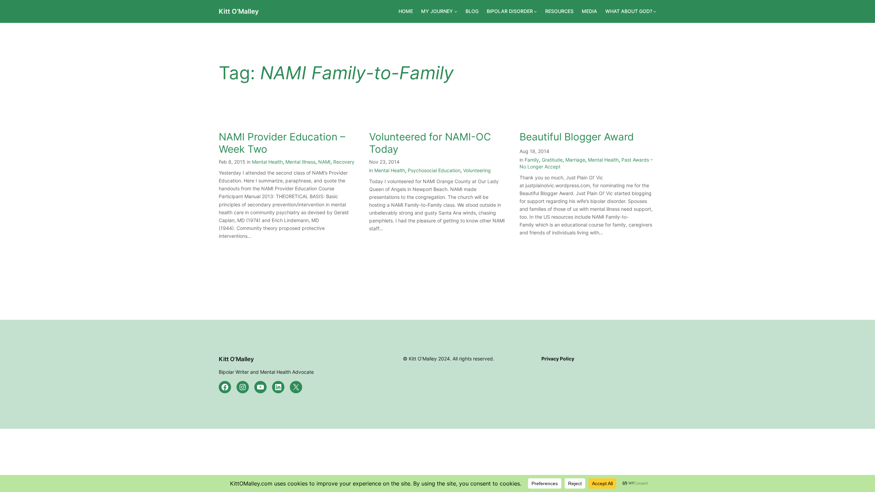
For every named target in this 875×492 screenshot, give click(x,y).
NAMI (324, 162)
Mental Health (267, 162)
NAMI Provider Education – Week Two (282, 143)
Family (532, 160)
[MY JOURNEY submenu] (455, 11)
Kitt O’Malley (239, 11)
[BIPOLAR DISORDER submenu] (535, 11)
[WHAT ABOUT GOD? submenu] (654, 11)
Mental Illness (300, 162)
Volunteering (477, 170)
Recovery (343, 162)
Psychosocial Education (434, 170)
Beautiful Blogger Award (577, 137)
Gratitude (552, 160)
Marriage (575, 160)
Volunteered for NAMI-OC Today (430, 143)
